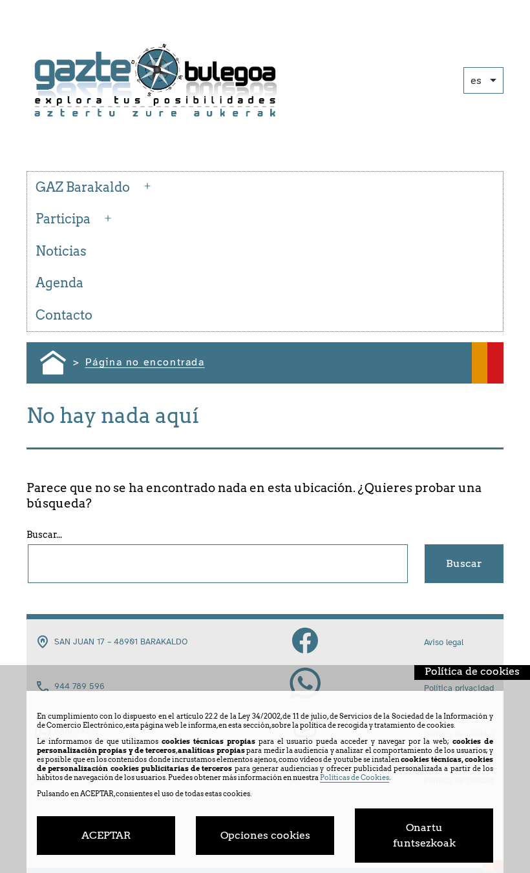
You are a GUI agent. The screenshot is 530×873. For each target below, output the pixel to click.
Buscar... (44, 534)
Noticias (61, 251)
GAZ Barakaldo (83, 187)
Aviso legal (443, 642)
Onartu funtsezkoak (424, 835)
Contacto (64, 315)
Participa (63, 219)
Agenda (59, 283)
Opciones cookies (265, 835)
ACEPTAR (106, 835)
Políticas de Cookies (354, 777)
